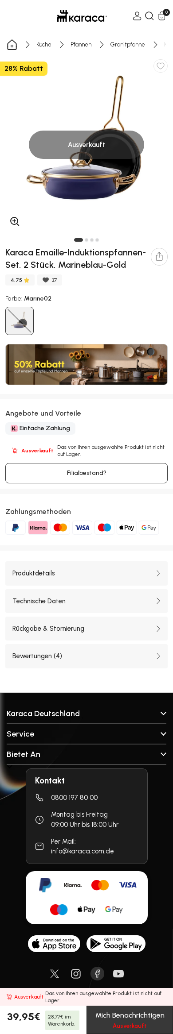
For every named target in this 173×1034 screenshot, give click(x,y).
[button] (78, 240)
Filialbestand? (86, 473)
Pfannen (81, 44)
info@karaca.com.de (82, 851)
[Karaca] (69, 16)
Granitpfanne (127, 44)
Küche (43, 44)
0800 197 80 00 (74, 798)
